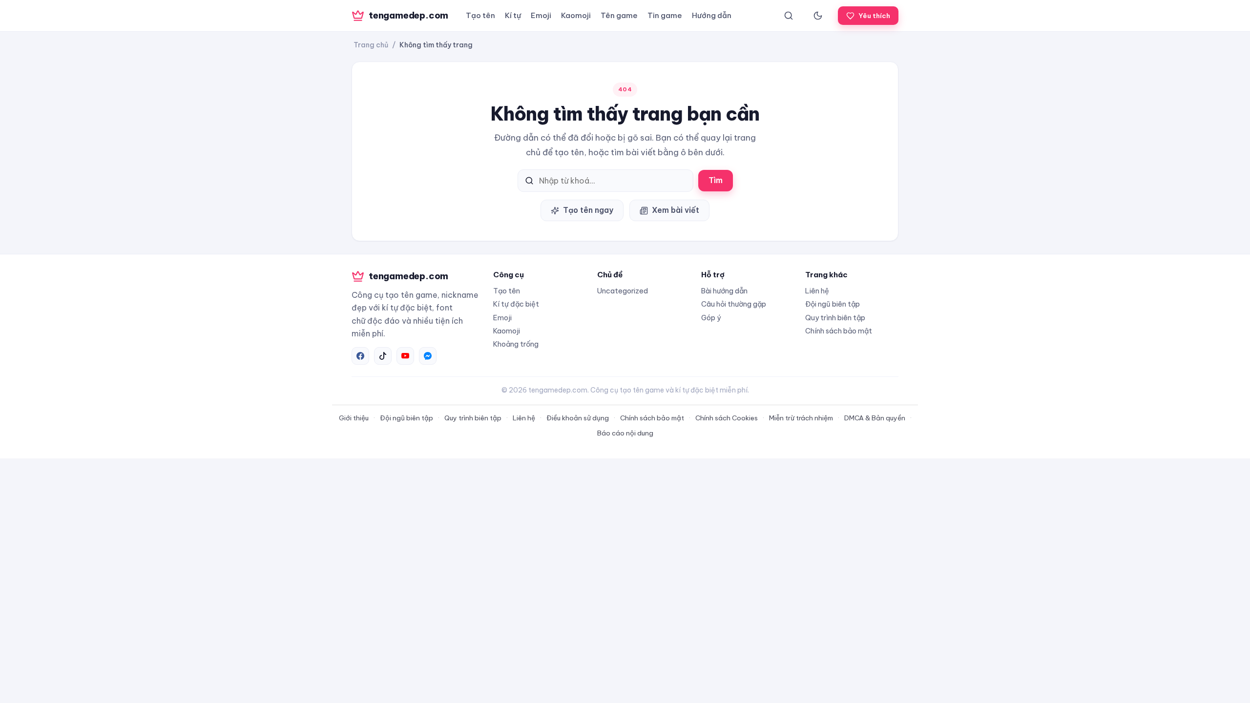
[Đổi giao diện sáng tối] (818, 15)
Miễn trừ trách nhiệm (801, 418)
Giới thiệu (354, 418)
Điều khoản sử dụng (577, 418)
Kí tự (513, 15)
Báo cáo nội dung (625, 433)
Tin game (664, 15)
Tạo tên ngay (588, 210)
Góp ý (711, 317)
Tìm (715, 180)
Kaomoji (576, 15)
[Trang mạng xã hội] (360, 356)
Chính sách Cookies (726, 418)
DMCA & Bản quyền (874, 418)
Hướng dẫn (711, 15)
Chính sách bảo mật (838, 330)
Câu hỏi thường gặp (733, 304)
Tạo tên (480, 15)
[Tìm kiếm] (788, 15)
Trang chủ (371, 45)
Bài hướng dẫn (724, 290)
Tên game (619, 15)
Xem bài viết (675, 210)
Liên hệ (817, 290)
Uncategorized (622, 290)
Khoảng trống (516, 344)
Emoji (541, 15)
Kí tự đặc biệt (516, 304)
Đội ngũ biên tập (832, 304)
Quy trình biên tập (835, 317)
